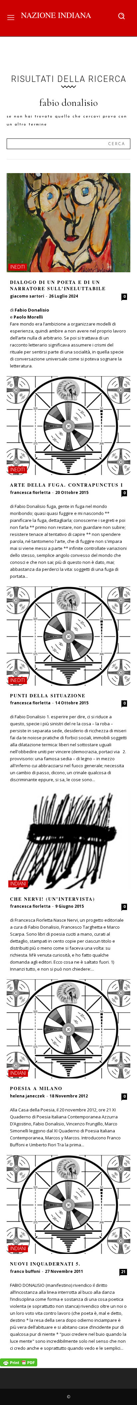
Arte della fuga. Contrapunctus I (66, 484)
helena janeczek (27, 1096)
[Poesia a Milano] (68, 1028)
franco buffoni (25, 1271)
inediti (17, 267)
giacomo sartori (27, 296)
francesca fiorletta (30, 492)
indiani (18, 883)
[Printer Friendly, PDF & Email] (18, 1364)
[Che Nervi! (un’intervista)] (68, 839)
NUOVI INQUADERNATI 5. (45, 1263)
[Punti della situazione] (68, 636)
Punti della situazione (47, 695)
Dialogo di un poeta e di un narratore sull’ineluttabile (58, 285)
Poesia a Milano (36, 1088)
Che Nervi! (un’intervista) (52, 898)
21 (123, 1272)
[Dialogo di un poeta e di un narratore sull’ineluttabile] (68, 222)
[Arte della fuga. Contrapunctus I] (68, 425)
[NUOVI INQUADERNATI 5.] (68, 1204)
